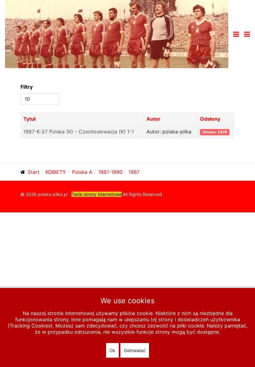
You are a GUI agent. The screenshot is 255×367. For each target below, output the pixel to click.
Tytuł (29, 119)
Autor (153, 119)
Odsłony (210, 119)
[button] (247, 34)
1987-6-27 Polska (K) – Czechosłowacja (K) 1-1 (78, 131)
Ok (112, 350)
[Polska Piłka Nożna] (116, 33)
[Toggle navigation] (236, 34)
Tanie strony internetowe (97, 194)
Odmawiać (135, 350)
